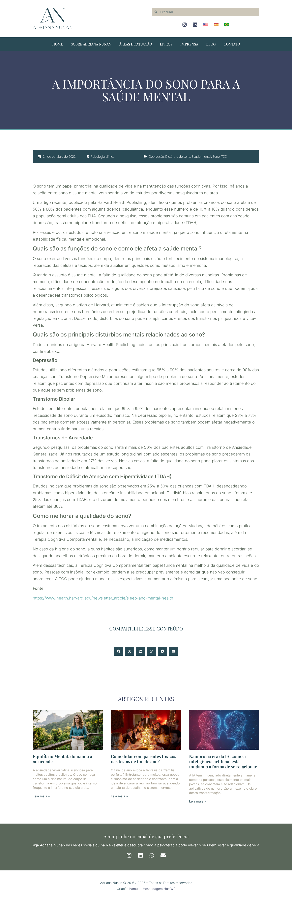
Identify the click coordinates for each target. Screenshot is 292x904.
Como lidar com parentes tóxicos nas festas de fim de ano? (143, 758)
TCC (224, 156)
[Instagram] (184, 24)
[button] (118, 651)
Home (57, 44)
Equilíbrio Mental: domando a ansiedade (62, 758)
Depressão (156, 156)
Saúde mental (201, 156)
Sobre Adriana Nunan (91, 44)
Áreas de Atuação (135, 44)
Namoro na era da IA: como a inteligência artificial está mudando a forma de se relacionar (223, 761)
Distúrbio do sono (177, 156)
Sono (216, 156)
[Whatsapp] (152, 855)
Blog (211, 44)
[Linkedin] (195, 24)
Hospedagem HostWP (159, 889)
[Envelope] (163, 855)
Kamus (134, 889)
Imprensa (189, 44)
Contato (232, 44)
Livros (166, 44)
